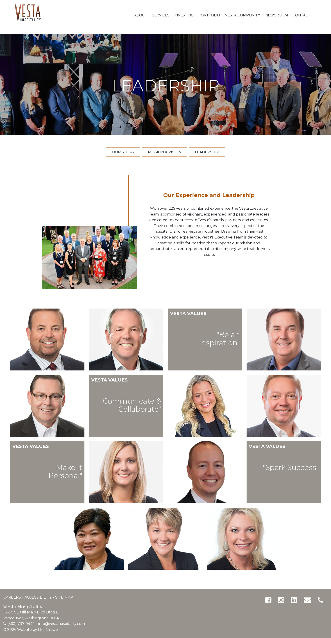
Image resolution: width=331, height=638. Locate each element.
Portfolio (209, 15)
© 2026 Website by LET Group (30, 629)
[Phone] (320, 600)
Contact (302, 15)
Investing (184, 15)
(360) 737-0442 (21, 624)
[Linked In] (294, 600)
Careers (12, 597)
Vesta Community (242, 15)
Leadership (207, 152)
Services (160, 15)
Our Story (123, 152)
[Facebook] (268, 600)
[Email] (307, 600)
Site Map (64, 597)
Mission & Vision (164, 152)
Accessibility (38, 597)
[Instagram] (281, 600)
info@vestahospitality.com (61, 624)
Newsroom (276, 15)
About (140, 15)
